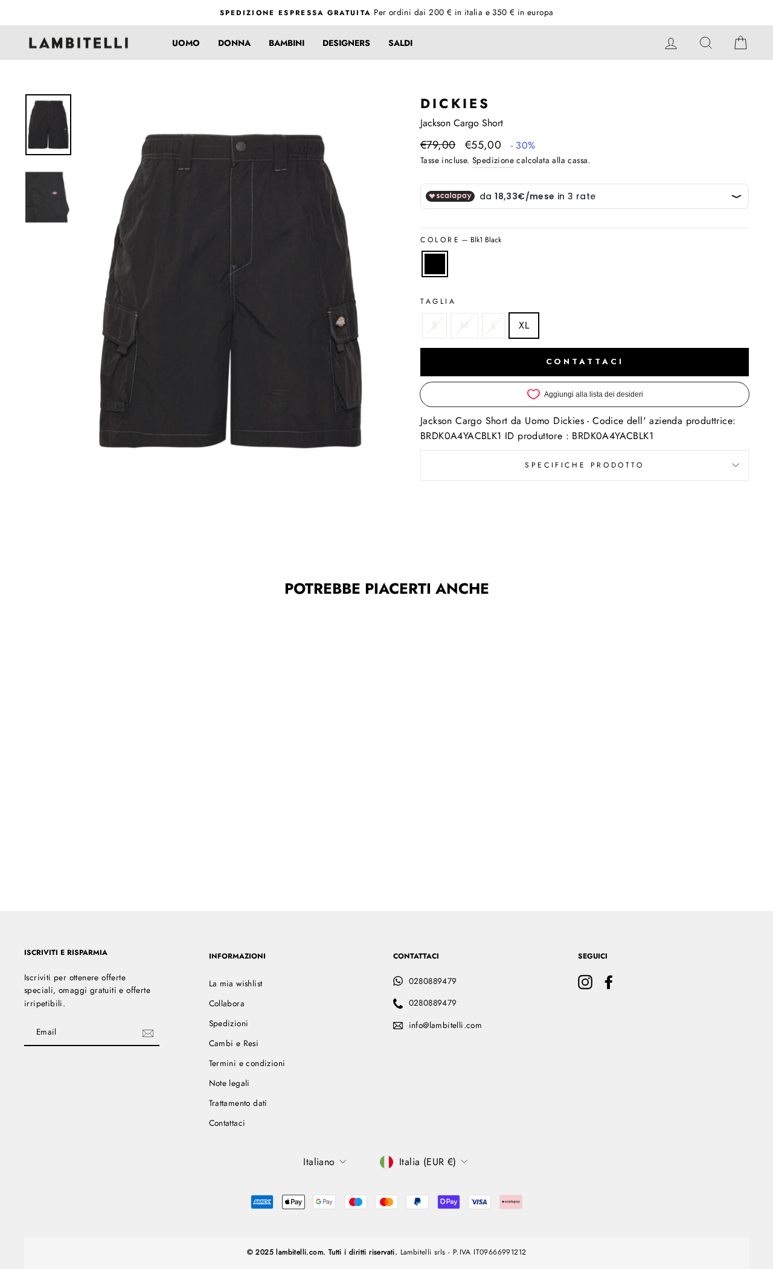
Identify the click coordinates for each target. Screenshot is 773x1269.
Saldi (400, 43)
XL (524, 325)
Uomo (186, 43)
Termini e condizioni (247, 1063)
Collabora (227, 1003)
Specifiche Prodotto (584, 465)
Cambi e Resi (234, 1043)
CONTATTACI (585, 361)
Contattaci (227, 1123)
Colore (460, 239)
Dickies (455, 103)
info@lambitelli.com (446, 1025)
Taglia (438, 301)
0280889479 (433, 981)
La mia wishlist (236, 983)
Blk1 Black (435, 264)
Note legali (229, 1083)
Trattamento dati (238, 1103)
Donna (234, 43)
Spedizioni (229, 1023)
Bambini (286, 43)
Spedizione (493, 160)
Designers (346, 43)
